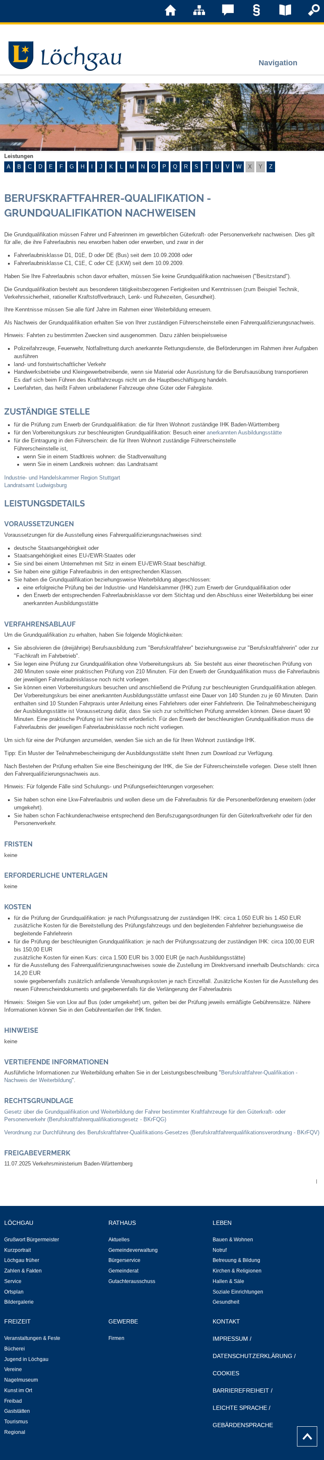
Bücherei (14, 1349)
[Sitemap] (193, 14)
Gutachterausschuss (131, 1281)
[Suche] (308, 14)
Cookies (226, 1373)
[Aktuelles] (279, 14)
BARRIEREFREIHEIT (241, 1390)
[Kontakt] (222, 14)
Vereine (13, 1369)
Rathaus (122, 1222)
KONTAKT (226, 1321)
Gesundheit (226, 1302)
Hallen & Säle (228, 1281)
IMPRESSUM (230, 1338)
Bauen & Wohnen (233, 1240)
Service (13, 1281)
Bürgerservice (124, 1260)
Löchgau (18, 1222)
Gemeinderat (123, 1271)
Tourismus (16, 1422)
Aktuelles (119, 1240)
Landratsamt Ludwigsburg (35, 485)
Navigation (278, 63)
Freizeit (17, 1321)
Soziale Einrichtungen (238, 1292)
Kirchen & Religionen (237, 1271)
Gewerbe (123, 1321)
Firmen (116, 1338)
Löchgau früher (21, 1260)
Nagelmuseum (21, 1380)
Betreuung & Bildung (236, 1260)
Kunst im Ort (18, 1390)
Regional (14, 1432)
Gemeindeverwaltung (133, 1250)
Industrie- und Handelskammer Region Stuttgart (62, 478)
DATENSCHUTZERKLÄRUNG (252, 1356)
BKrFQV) (308, 1133)
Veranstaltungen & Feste (32, 1338)
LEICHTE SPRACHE (240, 1407)
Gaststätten (17, 1411)
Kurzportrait (17, 1250)
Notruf (220, 1250)
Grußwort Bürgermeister (31, 1240)
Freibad (13, 1401)
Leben (222, 1222)
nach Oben (304, 1434)
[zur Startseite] (164, 14)
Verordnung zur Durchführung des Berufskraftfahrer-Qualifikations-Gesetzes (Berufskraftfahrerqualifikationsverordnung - (150, 1133)
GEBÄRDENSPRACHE (243, 1425)
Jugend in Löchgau (26, 1359)
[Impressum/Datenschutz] (250, 14)
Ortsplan (14, 1292)
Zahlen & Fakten (23, 1271)
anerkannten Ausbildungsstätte (244, 433)
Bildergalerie (19, 1302)
